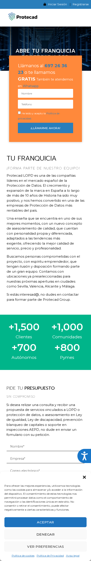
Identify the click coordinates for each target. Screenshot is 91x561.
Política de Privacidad (50, 555)
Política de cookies (23, 555)
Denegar (45, 534)
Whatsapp (31, 86)
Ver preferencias (45, 546)
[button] (84, 477)
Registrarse (81, 4)
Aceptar (45, 522)
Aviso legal (73, 555)
